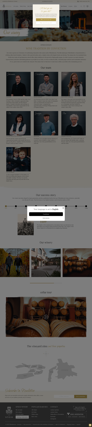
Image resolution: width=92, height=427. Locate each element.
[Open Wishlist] (90, 425)
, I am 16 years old (46, 19)
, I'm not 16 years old (46, 22)
